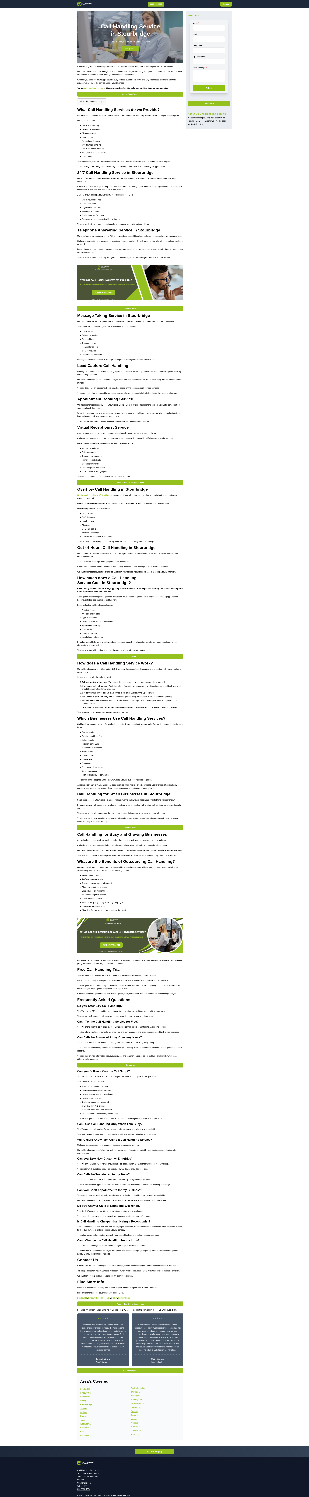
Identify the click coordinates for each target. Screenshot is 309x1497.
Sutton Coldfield (138, 1431)
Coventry (135, 1434)
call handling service (93, 88)
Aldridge (135, 1419)
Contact (226, 4)
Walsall (134, 1411)
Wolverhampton (138, 1388)
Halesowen (105, 1298)
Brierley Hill (82, 1298)
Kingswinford (93, 1298)
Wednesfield (136, 1407)
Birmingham (136, 1400)
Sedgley (83, 1408)
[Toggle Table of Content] (100, 102)
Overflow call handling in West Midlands (94, 495)
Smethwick (85, 1428)
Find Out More (130, 656)
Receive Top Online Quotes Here (130, 482)
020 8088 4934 (83, 1489)
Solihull (134, 1423)
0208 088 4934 (156, 4)
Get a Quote (129, 49)
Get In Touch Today (130, 94)
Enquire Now (130, 309)
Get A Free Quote (130, 1371)
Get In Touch (209, 104)
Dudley (114, 1298)
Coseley (83, 1416)
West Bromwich (87, 1424)
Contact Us (130, 1065)
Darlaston (135, 1392)
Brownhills (135, 1427)
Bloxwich (135, 1415)
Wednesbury (85, 1435)
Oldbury (83, 1412)
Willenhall (135, 1396)
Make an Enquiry (154, 1452)
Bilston (83, 1432)
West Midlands (137, 1404)
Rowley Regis (124, 1298)
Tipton (82, 1420)
